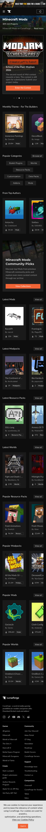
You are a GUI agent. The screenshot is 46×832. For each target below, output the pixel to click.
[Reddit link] (28, 716)
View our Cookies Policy (23, 820)
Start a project (8, 771)
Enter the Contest (23, 88)
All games (6, 731)
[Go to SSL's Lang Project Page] (14, 421)
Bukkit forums (30, 752)
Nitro (27, 798)
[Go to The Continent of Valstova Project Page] (14, 371)
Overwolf (28, 785)
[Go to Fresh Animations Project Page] (14, 519)
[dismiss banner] (41, 3)
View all (38, 299)
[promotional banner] (23, 3)
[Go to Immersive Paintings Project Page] (14, 129)
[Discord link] (18, 716)
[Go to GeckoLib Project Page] (14, 618)
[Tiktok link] (8, 716)
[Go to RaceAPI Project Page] (14, 322)
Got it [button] (23, 826)
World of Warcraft (10, 739)
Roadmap (28, 748)
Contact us (29, 775)
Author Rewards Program (9, 783)
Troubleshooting (31, 771)
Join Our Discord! (31, 731)
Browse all (37, 156)
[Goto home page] (9, 11)
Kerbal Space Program (11, 752)
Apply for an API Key (11, 789)
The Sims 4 (7, 744)
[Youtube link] (13, 716)
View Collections (23, 286)
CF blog (28, 739)
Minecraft (6, 735)
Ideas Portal (29, 735)
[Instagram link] (4, 716)
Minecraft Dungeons (11, 756)
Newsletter (29, 744)
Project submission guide (10, 776)
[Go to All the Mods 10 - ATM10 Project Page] (14, 569)
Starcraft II (7, 748)
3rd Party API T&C (10, 793)
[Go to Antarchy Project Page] (14, 216)
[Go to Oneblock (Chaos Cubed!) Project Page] (14, 667)
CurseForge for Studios (34, 790)
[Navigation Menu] (4, 11)
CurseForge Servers (32, 756)
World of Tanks (8, 761)
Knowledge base (31, 767)
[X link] (23, 716)
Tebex (27, 794)
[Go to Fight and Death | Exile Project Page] (14, 470)
